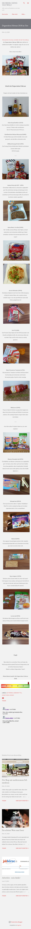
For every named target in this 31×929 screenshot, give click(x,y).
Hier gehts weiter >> (22, 800)
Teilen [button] (4, 700)
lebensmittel (17, 692)
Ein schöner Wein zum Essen (13, 830)
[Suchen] (24, 3)
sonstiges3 (5, 695)
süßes (12, 695)
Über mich (14, 14)
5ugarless (19, 925)
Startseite (5, 14)
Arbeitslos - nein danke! (11, 877)
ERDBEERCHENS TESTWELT (9, 4)
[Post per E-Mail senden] (3, 698)
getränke (10, 692)
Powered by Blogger (16, 922)
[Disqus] (15, 727)
